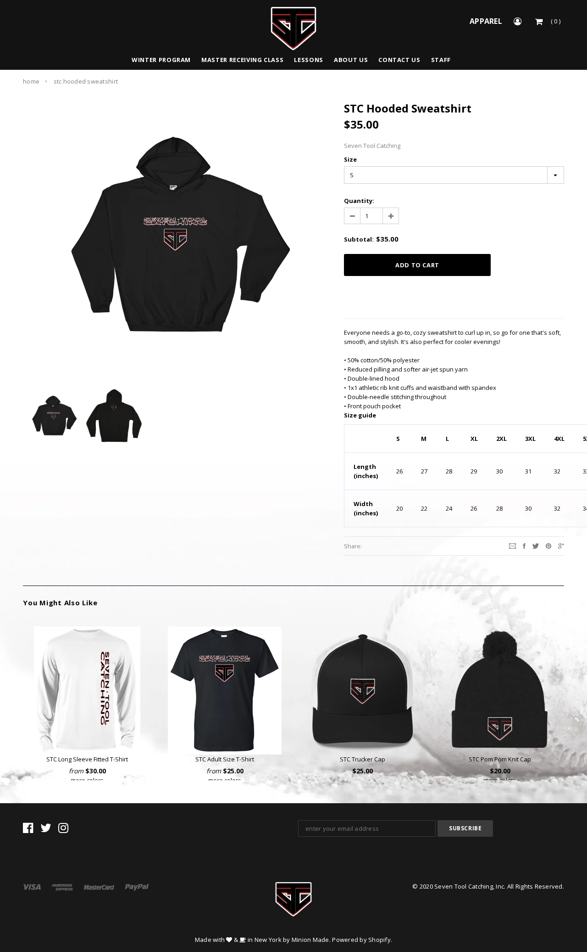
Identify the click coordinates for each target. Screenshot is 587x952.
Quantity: (359, 201)
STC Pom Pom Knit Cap (500, 759)
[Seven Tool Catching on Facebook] (28, 830)
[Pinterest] (548, 545)
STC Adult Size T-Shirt (224, 759)
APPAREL (486, 21)
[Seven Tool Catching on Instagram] (63, 830)
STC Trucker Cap (362, 759)
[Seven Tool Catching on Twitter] (45, 830)
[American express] (62, 886)
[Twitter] (535, 545)
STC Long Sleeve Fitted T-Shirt (87, 759)
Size (350, 159)
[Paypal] (137, 886)
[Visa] (32, 886)
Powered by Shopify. (362, 939)
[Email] (512, 545)
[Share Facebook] (524, 545)
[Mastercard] (100, 886)
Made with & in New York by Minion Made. (263, 939)
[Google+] (561, 545)
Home (31, 81)
